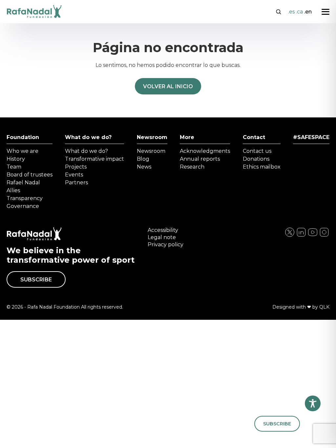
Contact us (257, 151)
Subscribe (36, 279)
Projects (76, 167)
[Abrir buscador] (279, 11)
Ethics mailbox (262, 167)
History (16, 159)
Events (74, 175)
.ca (299, 12)
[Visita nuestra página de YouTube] (324, 236)
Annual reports (200, 159)
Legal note (162, 237)
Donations (256, 159)
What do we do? (88, 137)
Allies (13, 190)
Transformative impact (94, 159)
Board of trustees (29, 175)
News (144, 167)
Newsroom (152, 137)
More (187, 137)
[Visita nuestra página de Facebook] (289, 236)
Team (14, 167)
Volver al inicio (168, 86)
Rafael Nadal (23, 182)
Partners (76, 182)
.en (308, 12)
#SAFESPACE (311, 137)
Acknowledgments (205, 151)
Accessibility (163, 230)
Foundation (23, 137)
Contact (254, 137)
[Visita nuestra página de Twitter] (312, 236)
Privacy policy (165, 244)
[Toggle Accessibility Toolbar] (312, 403)
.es (291, 12)
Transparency (25, 198)
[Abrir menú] (325, 12)
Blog (143, 159)
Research (192, 167)
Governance (23, 206)
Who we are (22, 151)
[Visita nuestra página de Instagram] (301, 236)
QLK (324, 307)
